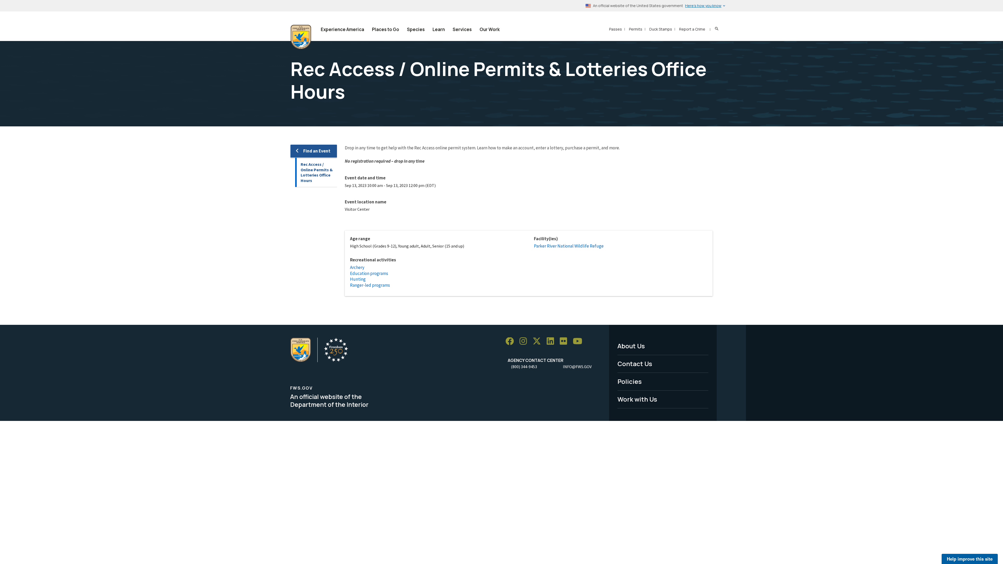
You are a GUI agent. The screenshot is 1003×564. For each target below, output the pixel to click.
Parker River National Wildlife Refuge (569, 246)
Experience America (342, 29)
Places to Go (385, 29)
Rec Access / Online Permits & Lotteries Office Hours (317, 172)
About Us (631, 346)
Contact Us (634, 363)
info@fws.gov (577, 366)
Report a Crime (692, 29)
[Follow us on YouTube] (579, 341)
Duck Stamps (660, 29)
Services (462, 29)
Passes (615, 29)
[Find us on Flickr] (565, 341)
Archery (357, 267)
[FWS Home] (300, 37)
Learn (439, 29)
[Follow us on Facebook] (511, 341)
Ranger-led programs (370, 285)
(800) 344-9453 (524, 366)
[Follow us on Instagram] (525, 341)
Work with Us (637, 399)
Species (416, 29)
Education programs (369, 273)
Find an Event (316, 151)
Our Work (490, 29)
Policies (629, 381)
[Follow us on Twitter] (539, 341)
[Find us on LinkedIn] (552, 341)
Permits (635, 29)
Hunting (358, 279)
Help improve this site (970, 559)
